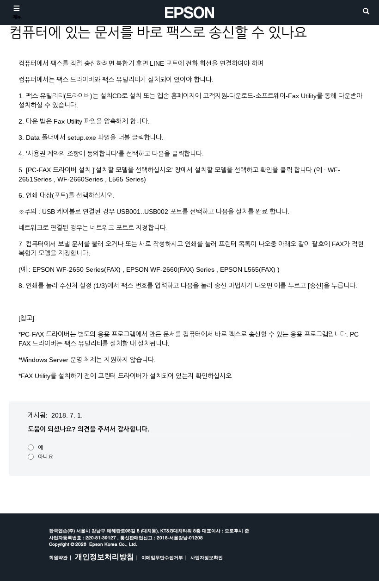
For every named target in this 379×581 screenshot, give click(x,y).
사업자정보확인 (206, 557)
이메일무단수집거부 (162, 557)
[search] (366, 12)
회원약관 (58, 557)
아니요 (45, 457)
